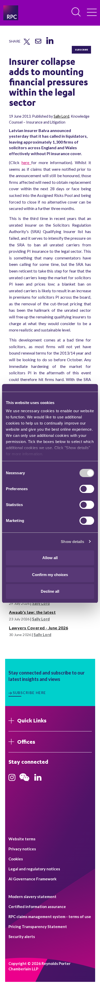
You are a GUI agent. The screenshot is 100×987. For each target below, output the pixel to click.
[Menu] (92, 13)
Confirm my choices (50, 574)
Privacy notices (22, 849)
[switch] (86, 489)
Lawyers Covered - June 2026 (38, 627)
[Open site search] (76, 12)
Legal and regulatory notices (34, 869)
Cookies (15, 859)
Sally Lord (61, 116)
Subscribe (81, 49)
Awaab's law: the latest (32, 612)
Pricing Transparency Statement (37, 926)
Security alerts (21, 936)
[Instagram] (11, 779)
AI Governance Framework (32, 879)
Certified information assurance (37, 906)
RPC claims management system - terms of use (49, 916)
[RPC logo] (10, 12)
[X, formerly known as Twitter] (27, 43)
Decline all (50, 591)
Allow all (50, 558)
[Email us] (38, 43)
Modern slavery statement (32, 896)
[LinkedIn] (49, 44)
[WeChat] (24, 782)
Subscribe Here (29, 692)
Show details (72, 541)
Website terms (21, 839)
